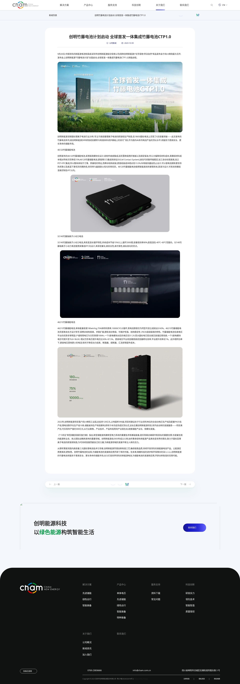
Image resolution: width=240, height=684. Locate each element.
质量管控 (190, 611)
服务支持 (112, 5)
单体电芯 (121, 593)
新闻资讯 (87, 648)
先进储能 (87, 593)
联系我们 (184, 5)
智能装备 (87, 605)
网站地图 (217, 679)
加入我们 (87, 654)
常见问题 (155, 599)
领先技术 (190, 599)
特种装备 (121, 617)
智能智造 (190, 605)
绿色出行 (87, 599)
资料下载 (155, 593)
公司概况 (87, 642)
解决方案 (64, 5)
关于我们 (160, 5)
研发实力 (190, 593)
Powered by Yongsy (141, 679)
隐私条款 (202, 679)
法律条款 (187, 679)
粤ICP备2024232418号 (124, 679)
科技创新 (136, 5)
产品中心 (88, 5)
